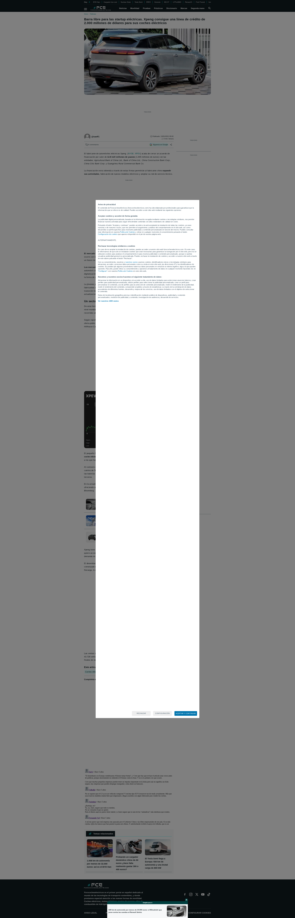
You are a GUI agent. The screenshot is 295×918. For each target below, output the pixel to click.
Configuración (162, 713)
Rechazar (141, 713)
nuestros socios (131, 262)
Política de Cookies (127, 232)
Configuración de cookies (108, 234)
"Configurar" (102, 271)
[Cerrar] (186, 899)
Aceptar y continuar (186, 713)
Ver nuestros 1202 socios (108, 301)
